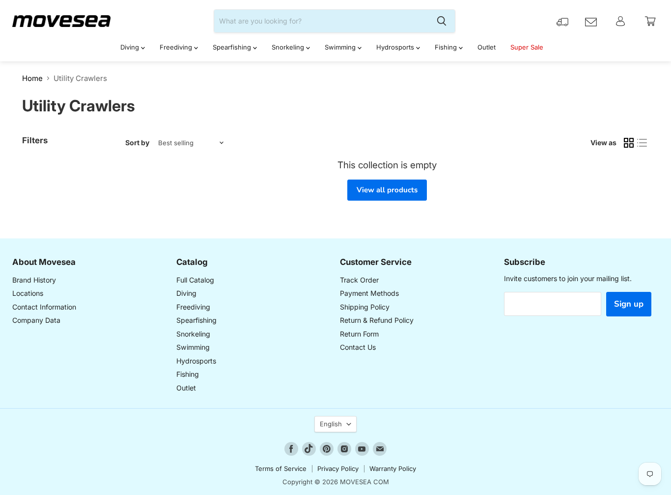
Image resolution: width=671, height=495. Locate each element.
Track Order (359, 280)
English (331, 424)
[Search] (441, 21)
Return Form (359, 334)
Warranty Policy (392, 468)
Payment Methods (369, 293)
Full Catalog (195, 280)
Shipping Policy (365, 307)
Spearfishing (233, 47)
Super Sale (526, 47)
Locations (27, 293)
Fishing (447, 47)
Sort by (137, 143)
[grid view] (629, 143)
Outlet (486, 47)
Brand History (34, 280)
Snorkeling (289, 47)
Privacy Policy (338, 468)
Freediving (177, 47)
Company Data (36, 320)
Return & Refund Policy (377, 320)
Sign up (628, 304)
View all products (387, 190)
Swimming (341, 47)
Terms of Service (281, 468)
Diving (130, 47)
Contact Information (44, 307)
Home (32, 78)
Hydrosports (396, 47)
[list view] (642, 143)
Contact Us (358, 347)
